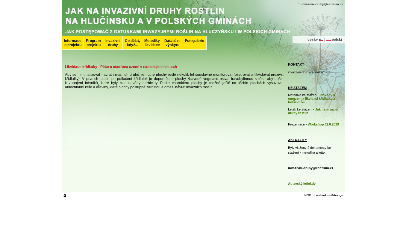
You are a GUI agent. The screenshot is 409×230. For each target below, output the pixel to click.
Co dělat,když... (132, 43)
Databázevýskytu (172, 43)
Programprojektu (93, 43)
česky (312, 39)
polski (337, 39)
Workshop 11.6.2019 (323, 124)
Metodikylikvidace (152, 43)
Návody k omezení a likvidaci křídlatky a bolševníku (311, 98)
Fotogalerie (194, 41)
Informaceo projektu (72, 43)
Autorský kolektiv (302, 183)
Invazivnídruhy (112, 43)
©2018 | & (323, 195)
